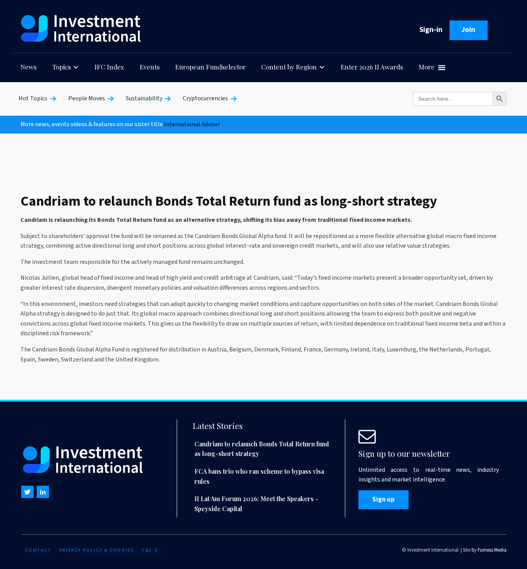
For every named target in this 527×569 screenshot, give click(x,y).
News (28, 66)
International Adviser (192, 124)
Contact (38, 550)
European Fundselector (210, 66)
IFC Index (109, 66)
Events (150, 66)
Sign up (383, 499)
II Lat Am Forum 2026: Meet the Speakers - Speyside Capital (256, 504)
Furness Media (492, 550)
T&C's (150, 550)
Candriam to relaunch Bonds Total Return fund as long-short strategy (261, 449)
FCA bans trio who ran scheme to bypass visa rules (259, 476)
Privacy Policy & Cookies (96, 550)
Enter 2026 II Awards (372, 66)
